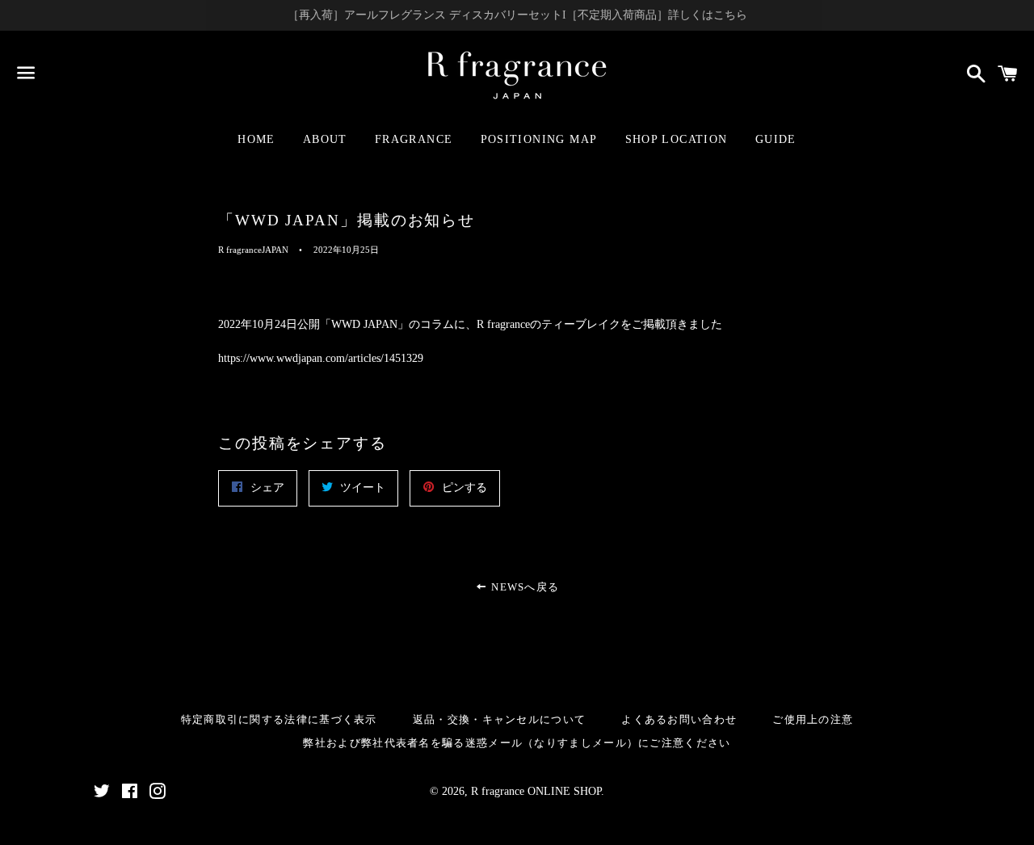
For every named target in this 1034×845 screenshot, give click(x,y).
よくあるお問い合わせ (679, 719)
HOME (256, 139)
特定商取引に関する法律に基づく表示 (279, 719)
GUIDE (776, 139)
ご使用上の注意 (812, 719)
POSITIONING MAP (539, 139)
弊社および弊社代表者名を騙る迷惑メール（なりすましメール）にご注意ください (516, 743)
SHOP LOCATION (676, 139)
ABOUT (325, 139)
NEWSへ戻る (523, 587)
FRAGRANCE (414, 139)
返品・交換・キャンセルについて (499, 719)
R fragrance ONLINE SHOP (536, 791)
